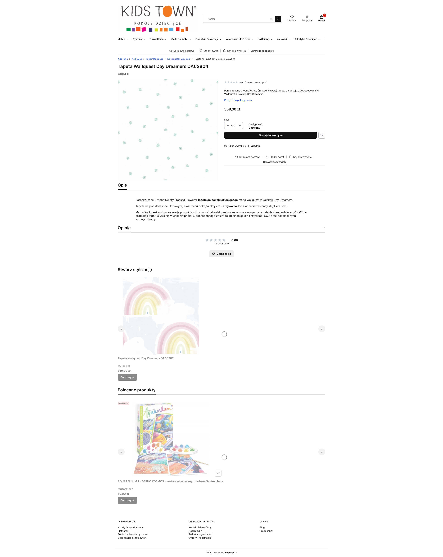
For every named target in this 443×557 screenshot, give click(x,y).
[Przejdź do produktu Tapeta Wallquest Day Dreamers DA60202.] (161, 316)
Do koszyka (127, 377)
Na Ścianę (137, 59)
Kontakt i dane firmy (200, 527)
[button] (278, 19)
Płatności (123, 530)
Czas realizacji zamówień (132, 537)
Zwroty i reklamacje (200, 537)
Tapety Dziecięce (154, 59)
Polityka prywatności (200, 534)
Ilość (226, 119)
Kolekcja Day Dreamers (178, 59)
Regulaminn (195, 530)
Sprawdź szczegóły (262, 50)
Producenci (266, 530)
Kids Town (123, 59)
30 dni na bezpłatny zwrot (133, 534)
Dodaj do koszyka (271, 135)
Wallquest (123, 73)
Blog (262, 527)
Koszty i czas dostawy (130, 527)
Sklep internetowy (220, 552)
